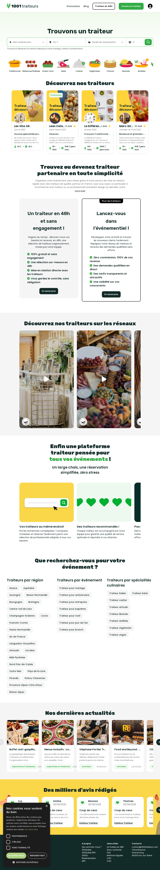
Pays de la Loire (36, 671)
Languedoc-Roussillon (22, 643)
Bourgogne (15, 602)
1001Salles (86, 849)
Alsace (13, 588)
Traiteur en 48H (103, 6)
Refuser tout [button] (37, 855)
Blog (86, 6)
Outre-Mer (15, 671)
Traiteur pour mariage (72, 588)
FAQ (108, 852)
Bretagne (33, 602)
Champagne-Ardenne (22, 615)
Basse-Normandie (37, 595)
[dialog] (26, 835)
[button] (26, 862)
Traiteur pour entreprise (73, 602)
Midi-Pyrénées (17, 657)
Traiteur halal (140, 593)
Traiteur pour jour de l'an (73, 622)
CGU (109, 861)
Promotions (73, 6)
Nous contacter (114, 849)
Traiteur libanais (118, 614)
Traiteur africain (118, 607)
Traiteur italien (117, 593)
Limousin (14, 650)
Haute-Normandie (19, 629)
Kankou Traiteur (53, 823)
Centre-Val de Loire (20, 608)
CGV (109, 858)
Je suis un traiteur (131, 6)
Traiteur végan (117, 634)
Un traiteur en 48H (115, 847)
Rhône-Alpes (16, 692)
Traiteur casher (118, 600)
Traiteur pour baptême (72, 608)
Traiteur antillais (118, 620)
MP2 (83, 861)
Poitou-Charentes (35, 678)
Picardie (13, 678)
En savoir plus (49, 291)
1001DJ (85, 855)
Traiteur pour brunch (71, 629)
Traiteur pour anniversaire (74, 595)
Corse (44, 615)
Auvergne (14, 595)
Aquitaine (28, 588)
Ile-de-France (17, 636)
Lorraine (30, 650)
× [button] (46, 806)
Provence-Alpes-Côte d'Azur (25, 685)
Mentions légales (115, 855)
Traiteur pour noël (69, 615)
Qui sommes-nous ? (92, 847)
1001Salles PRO (88, 852)
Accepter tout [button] (16, 855)
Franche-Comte (18, 622)
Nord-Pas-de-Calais (21, 664)
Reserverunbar (89, 858)
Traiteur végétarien (120, 627)
